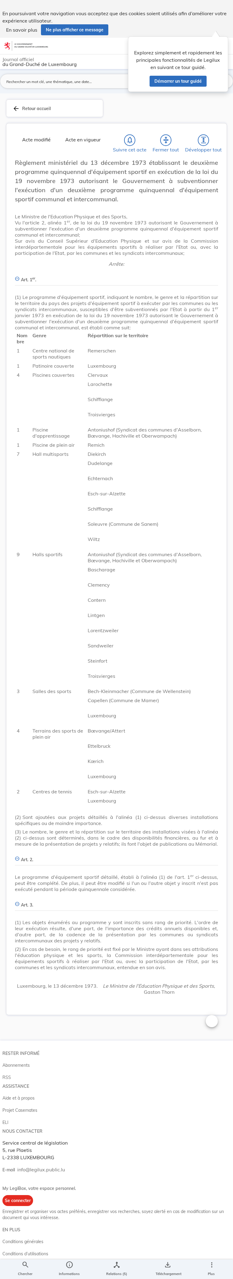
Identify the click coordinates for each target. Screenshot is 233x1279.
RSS (6, 1077)
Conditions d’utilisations (25, 1253)
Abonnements (16, 1065)
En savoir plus (21, 30)
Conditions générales (22, 1241)
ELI (5, 1122)
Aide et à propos (18, 1098)
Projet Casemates (19, 1110)
